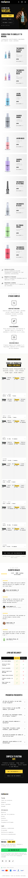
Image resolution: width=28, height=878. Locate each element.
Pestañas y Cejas (7, 22)
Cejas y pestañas (5, 804)
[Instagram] (6, 861)
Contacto (3, 818)
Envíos (3, 816)
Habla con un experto (14, 775)
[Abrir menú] (25, 2)
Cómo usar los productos (7, 814)
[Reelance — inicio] (5, 2)
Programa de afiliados (7, 822)
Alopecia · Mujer (7, 19)
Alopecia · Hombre (7, 15)
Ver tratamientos (13, 771)
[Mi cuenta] (18, 2)
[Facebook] (2, 861)
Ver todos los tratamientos (13, 553)
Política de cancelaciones (8, 834)
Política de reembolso (7, 832)
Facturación (4, 820)
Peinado (3, 806)
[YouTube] (9, 861)
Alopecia (3, 802)
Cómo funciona (6, 25)
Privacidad (4, 830)
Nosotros (3, 812)
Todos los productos (6, 800)
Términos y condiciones (7, 828)
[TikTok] (12, 861)
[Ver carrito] (22, 2)
